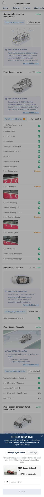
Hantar (22, 491)
